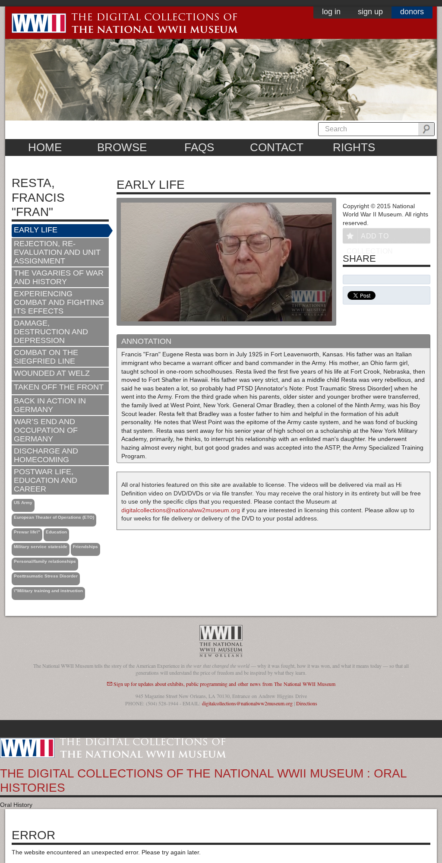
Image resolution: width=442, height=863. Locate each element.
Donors (412, 11)
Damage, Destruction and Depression (51, 332)
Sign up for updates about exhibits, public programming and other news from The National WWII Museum (224, 683)
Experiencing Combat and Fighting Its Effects (59, 302)
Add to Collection (370, 237)
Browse (122, 147)
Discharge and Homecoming (46, 455)
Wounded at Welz (52, 373)
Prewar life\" (27, 532)
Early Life (35, 229)
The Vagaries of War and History (59, 277)
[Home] (113, 747)
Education (56, 532)
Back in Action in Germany (50, 405)
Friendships (85, 546)
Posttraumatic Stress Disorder (46, 576)
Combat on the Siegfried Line (46, 356)
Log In (331, 11)
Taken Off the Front (59, 387)
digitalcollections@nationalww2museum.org (180, 510)
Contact (276, 147)
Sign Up (370, 11)
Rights (354, 147)
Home (45, 147)
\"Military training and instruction (48, 590)
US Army (23, 502)
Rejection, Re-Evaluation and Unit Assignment (57, 252)
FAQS (199, 147)
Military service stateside (40, 546)
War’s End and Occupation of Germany (46, 430)
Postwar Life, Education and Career (45, 480)
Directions (306, 703)
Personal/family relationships (45, 561)
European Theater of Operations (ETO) (54, 517)
